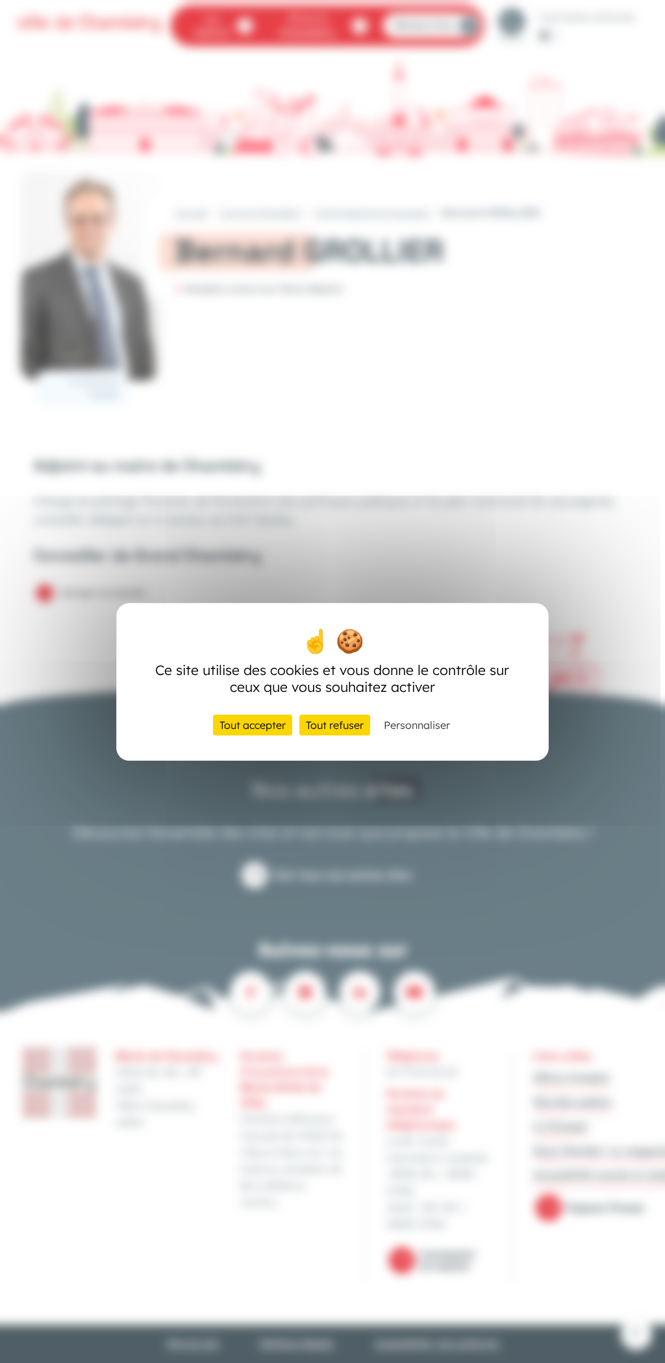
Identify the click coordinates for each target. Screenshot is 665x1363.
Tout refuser (335, 725)
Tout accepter (253, 725)
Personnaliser (417, 725)
